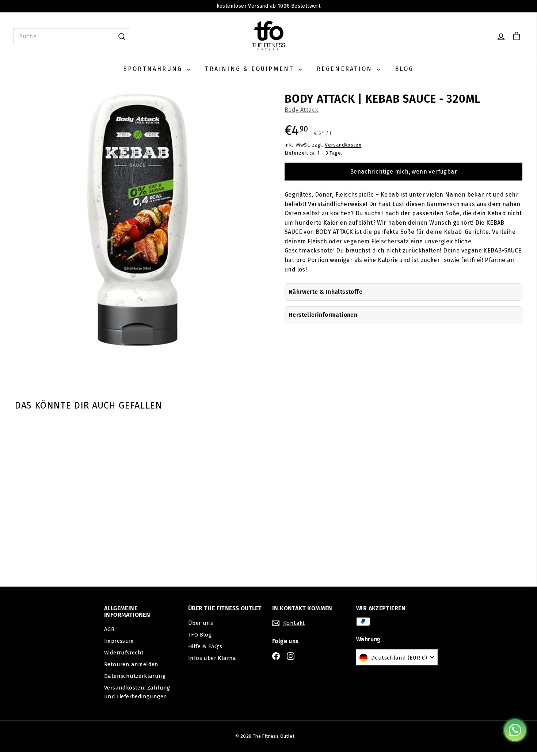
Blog (404, 68)
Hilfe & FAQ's (205, 646)
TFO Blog (200, 634)
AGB (109, 629)
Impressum (119, 641)
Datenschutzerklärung (134, 676)
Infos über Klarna (212, 658)
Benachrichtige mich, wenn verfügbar (403, 171)
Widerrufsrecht (124, 652)
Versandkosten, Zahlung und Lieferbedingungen (137, 692)
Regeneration (346, 68)
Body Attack (301, 109)
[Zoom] (137, 220)
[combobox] (71, 37)
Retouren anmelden (131, 664)
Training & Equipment (250, 68)
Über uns (200, 623)
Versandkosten (343, 145)
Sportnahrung (154, 68)
